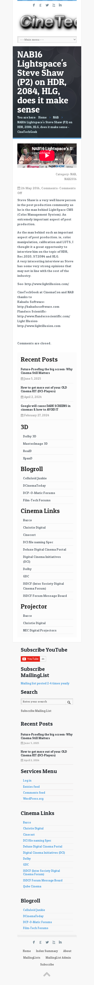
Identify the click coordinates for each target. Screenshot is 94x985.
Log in (27, 780)
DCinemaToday (34, 485)
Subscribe (47, 964)
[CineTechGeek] (47, 22)
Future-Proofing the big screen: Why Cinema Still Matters (47, 371)
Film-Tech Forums (37, 500)
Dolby (27, 569)
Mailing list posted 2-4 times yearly (45, 683)
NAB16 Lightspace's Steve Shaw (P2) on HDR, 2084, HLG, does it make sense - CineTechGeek (44, 127)
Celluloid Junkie (35, 478)
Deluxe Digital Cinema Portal (44, 549)
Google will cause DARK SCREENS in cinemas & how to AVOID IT (45, 407)
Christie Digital (34, 527)
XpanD (27, 458)
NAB (56, 117)
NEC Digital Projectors (40, 630)
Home (42, 117)
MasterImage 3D (35, 443)
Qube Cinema (32, 886)
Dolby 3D (29, 436)
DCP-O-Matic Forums (39, 493)
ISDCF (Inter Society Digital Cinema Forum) (43, 586)
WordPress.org (33, 798)
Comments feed (34, 792)
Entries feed (31, 786)
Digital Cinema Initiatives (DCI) (42, 559)
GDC (26, 576)
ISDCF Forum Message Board (45, 596)
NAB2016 (70, 179)
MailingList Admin (58, 957)
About (67, 951)
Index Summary (47, 951)
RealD (27, 451)
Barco (27, 520)
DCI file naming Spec (38, 542)
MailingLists (31, 957)
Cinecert (29, 535)
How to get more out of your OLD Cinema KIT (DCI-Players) (44, 389)
